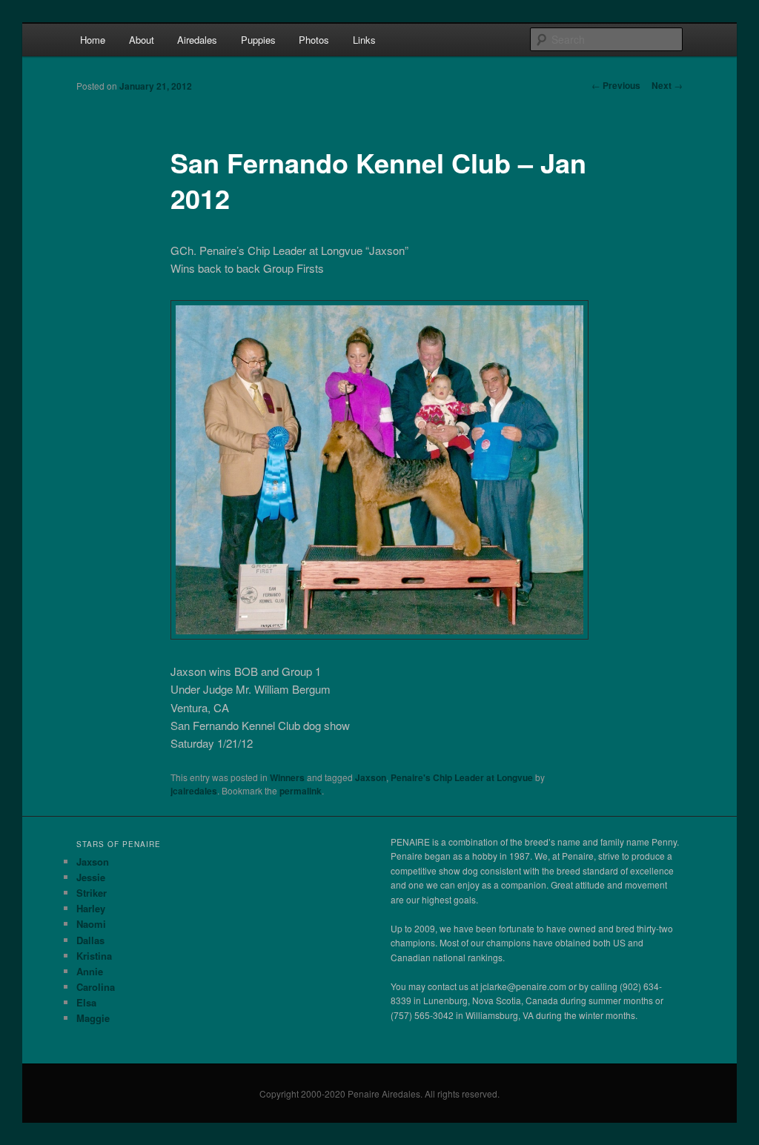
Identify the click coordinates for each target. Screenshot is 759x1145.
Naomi (91, 924)
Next (667, 85)
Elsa (86, 1002)
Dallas (90, 940)
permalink (300, 790)
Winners (287, 777)
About (141, 40)
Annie (89, 971)
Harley (90, 908)
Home (92, 40)
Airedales (197, 40)
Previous (615, 85)
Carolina (95, 987)
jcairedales (193, 790)
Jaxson (370, 777)
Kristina (94, 956)
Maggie (93, 1018)
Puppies (258, 40)
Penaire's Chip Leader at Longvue (462, 777)
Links (364, 40)
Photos (314, 40)
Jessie (90, 877)
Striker (91, 893)
